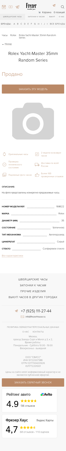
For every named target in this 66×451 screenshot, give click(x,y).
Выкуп (52, 17)
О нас (61, 17)
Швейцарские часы (12, 17)
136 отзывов (28, 405)
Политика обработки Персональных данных (33, 327)
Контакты (38, 331)
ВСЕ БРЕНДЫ (57, 24)
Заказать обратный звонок (33, 382)
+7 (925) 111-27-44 (36, 311)
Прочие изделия (33, 291)
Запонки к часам (36, 17)
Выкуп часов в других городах (33, 297)
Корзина (46, 12)
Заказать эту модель (33, 89)
